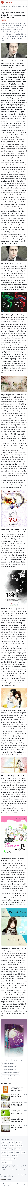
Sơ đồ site (16, 1170)
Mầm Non (18, 1142)
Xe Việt (13, 1159)
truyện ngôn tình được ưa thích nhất (10, 1075)
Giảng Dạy (19, 1145)
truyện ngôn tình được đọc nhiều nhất (10, 1072)
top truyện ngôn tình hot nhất (9, 1069)
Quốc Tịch (4, 1142)
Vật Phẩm (4, 1149)
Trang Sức (17, 1149)
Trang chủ (3, 9)
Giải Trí (8, 6)
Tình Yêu (8, 9)
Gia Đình (3, 6)
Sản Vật (23, 1152)
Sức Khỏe (25, 6)
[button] (21, 2)
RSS (13, 1170)
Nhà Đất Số (14, 1155)
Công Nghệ (19, 6)
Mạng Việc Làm (5, 1159)
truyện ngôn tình (6, 1060)
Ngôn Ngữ (12, 1145)
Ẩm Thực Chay (5, 1155)
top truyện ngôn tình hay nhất (9, 1066)
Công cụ (9, 1170)
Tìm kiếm (3, 1170)
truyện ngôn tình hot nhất (8, 1063)
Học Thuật (4, 1145)
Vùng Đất (11, 1152)
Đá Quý (11, 1149)
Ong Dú (17, 1152)
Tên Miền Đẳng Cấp (6, 1162)
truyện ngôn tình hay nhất (18, 1060)
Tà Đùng (4, 1152)
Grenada (11, 1142)
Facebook (22, 1170)
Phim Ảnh (13, 6)
